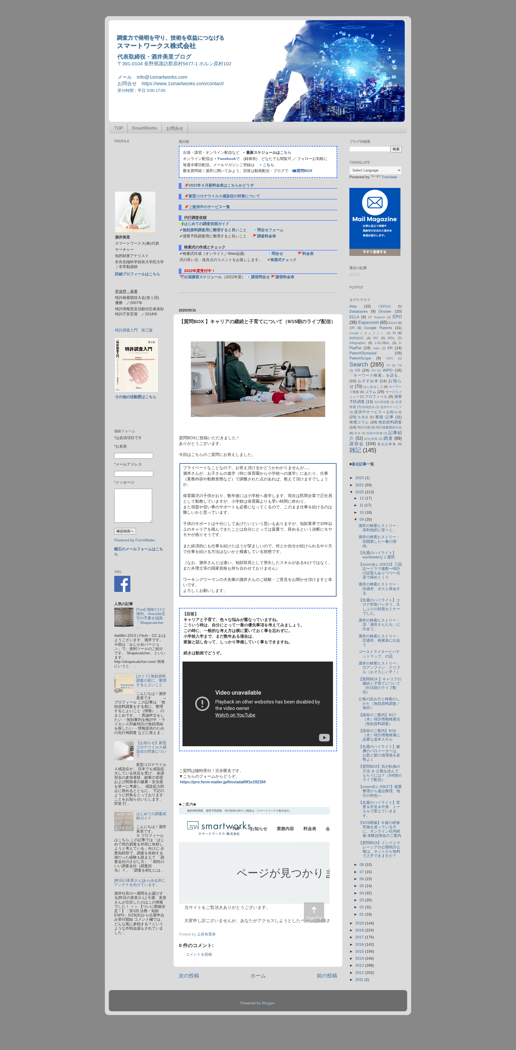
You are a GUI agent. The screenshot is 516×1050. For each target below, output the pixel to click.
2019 (360, 923)
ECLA (354, 317)
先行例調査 (382, 401)
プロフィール (376, 397)
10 (362, 512)
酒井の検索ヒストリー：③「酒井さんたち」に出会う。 (379, 624)
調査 (388, 438)
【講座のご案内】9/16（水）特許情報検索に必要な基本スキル (379, 735)
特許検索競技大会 (389, 427)
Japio (376, 348)
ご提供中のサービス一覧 (209, 207)
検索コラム (359, 422)
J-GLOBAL (382, 343)
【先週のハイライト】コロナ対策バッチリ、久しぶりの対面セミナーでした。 (379, 606)
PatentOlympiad (363, 353)
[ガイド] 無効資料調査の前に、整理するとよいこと (151, 680)
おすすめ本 (368, 381)
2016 (360, 944)
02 (362, 907)
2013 (360, 965)
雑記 (355, 450)
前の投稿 (327, 975)
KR (390, 348)
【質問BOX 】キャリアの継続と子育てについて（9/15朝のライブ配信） (380, 685)
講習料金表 (284, 277)
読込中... (356, 275)
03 (362, 900)
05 (362, 886)
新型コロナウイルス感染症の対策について (224, 196)
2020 (360, 492)
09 (362, 519)
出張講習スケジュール (203, 277)
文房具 (363, 417)
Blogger (268, 1003)
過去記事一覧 (363, 464)
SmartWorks (144, 128)
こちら (285, 153)
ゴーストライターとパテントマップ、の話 (379, 654)
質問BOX (304, 171)
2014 (360, 958)
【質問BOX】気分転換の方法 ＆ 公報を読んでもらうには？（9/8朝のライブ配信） (380, 773)
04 (362, 893)
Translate (389, 177)
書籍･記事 (384, 417)
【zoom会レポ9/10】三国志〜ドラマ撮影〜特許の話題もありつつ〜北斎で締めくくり (380, 571)
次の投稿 (189, 975)
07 (362, 872)
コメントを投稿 (199, 954)
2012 (360, 973)
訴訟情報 (371, 438)
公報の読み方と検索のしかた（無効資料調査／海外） (379, 703)
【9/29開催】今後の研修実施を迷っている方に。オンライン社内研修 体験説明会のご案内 (380, 829)
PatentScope (360, 358)
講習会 (356, 443)
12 (362, 498)
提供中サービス (391, 407)
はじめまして (373, 387)
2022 (360, 478)
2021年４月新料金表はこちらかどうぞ (221, 185)
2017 (360, 937)
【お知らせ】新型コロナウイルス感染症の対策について (151, 749)
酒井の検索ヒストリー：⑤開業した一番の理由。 (379, 541)
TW (399, 365)
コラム (370, 392)
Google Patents (378, 328)
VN (373, 370)
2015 (360, 951)
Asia (353, 306)
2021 (360, 485)
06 (362, 879)
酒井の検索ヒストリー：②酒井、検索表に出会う (379, 640)
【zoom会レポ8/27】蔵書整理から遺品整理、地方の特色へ (380, 791)
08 (362, 865)
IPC (376, 338)
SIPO (389, 358)
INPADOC (356, 338)
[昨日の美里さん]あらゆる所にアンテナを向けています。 (139, 882)
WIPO (388, 370)
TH (388, 365)
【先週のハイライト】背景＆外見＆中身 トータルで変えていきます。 (379, 809)
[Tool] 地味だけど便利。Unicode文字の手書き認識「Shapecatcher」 (151, 618)
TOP (118, 128)
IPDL (391, 338)
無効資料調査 (390, 422)
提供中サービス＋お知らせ (378, 412)
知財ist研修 (374, 433)
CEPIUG (384, 306)
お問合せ (174, 128)
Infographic (357, 343)
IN (394, 333)
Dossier (385, 311)
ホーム (258, 975)
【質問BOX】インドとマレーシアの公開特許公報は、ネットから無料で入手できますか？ (379, 849)
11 (362, 505)
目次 (357, 433)
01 (362, 914)
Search (358, 364)
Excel (393, 323)
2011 (359, 980)
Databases (358, 311)
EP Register (376, 317)
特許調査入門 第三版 (134, 330)
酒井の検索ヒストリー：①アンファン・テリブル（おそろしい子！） (379, 667)
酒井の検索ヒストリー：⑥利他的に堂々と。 (379, 528)
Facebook (227, 159)
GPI (352, 328)
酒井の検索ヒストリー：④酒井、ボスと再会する (379, 588)
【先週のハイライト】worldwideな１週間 (377, 555)
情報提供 (368, 407)
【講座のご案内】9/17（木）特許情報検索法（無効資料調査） (379, 719)
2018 (360, 930)
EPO (397, 316)
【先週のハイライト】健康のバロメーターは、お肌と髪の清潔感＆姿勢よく (379, 753)
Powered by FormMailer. (135, 540)
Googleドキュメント (367, 333)
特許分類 (363, 427)
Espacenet (368, 322)
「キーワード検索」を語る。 (375, 375)
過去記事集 (386, 444)
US (357, 370)
